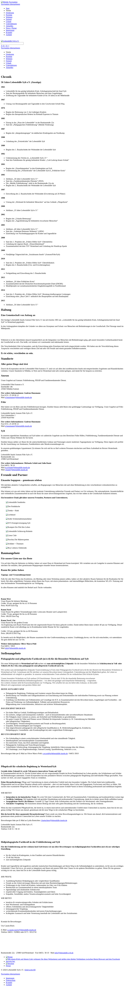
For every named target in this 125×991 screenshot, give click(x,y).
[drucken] (10, 963)
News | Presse (11, 28)
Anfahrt (9, 35)
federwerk (30, 970)
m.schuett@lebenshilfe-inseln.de (17, 467)
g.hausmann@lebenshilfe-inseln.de (18, 397)
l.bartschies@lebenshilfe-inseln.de (54, 820)
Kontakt (9, 32)
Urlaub (8, 21)
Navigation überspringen (10, 4)
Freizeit (9, 19)
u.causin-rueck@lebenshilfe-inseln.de (21, 930)
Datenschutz (10, 980)
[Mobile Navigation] (9, 2)
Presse (8, 966)
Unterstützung (11, 24)
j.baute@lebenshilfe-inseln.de (16, 470)
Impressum (10, 30)
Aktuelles (9, 26)
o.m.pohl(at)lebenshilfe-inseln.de (55, 753)
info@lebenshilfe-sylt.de (64, 953)
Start (7, 8)
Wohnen (9, 17)
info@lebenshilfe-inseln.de (15, 648)
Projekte (9, 15)
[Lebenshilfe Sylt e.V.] (10, 41)
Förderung (10, 13)
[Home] (9, 957)
